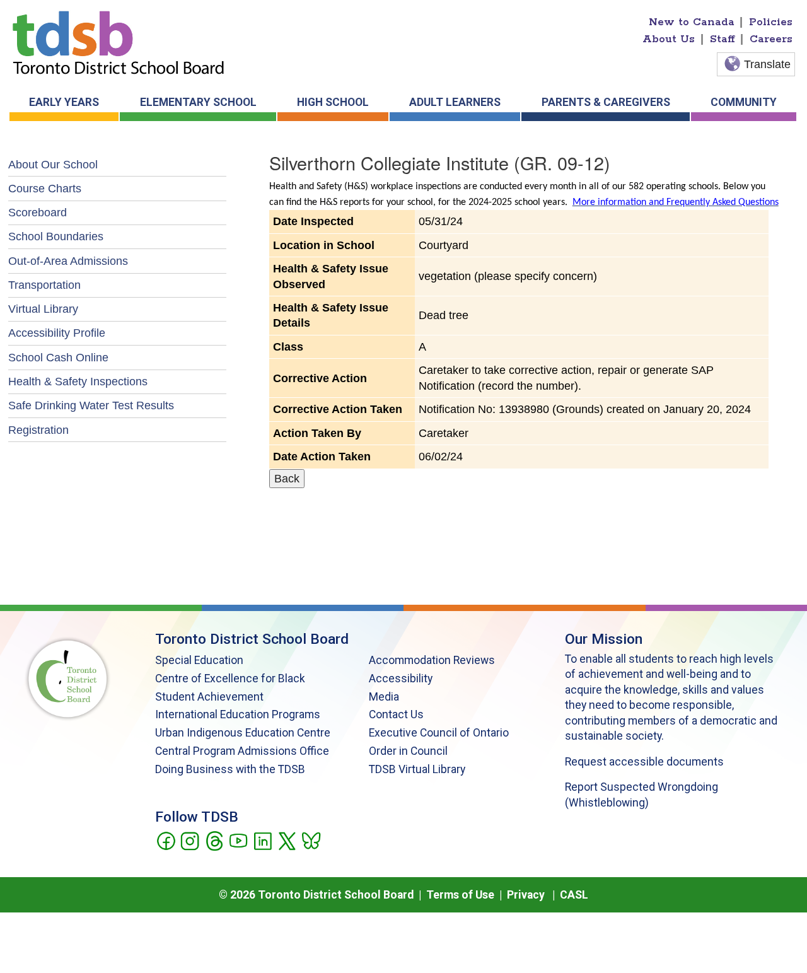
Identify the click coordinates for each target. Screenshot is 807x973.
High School (333, 102)
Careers (771, 39)
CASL (574, 895)
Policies (770, 22)
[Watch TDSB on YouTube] (238, 840)
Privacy (526, 895)
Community (744, 102)
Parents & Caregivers (606, 102)
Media (384, 696)
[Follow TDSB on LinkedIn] (262, 840)
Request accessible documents (644, 761)
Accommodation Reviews (432, 660)
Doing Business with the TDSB (230, 769)
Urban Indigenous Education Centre (242, 732)
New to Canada (691, 22)
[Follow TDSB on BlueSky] (310, 840)
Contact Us (396, 714)
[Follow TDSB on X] (286, 840)
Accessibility (401, 678)
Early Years (64, 102)
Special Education (199, 660)
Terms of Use (460, 895)
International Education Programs (237, 714)
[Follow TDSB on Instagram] (189, 840)
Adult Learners (455, 102)
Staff (722, 39)
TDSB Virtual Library (417, 769)
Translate (767, 64)
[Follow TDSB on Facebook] (165, 840)
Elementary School (198, 102)
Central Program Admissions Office (242, 751)
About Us (668, 39)
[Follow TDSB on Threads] (214, 840)
